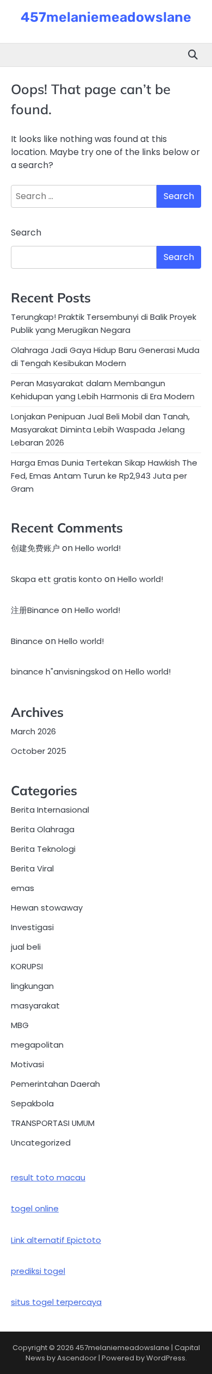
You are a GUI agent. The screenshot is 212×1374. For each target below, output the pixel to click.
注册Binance (35, 610)
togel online (35, 1208)
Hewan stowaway (47, 907)
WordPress (165, 1358)
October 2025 (38, 751)
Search (26, 232)
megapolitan (37, 1044)
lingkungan (32, 986)
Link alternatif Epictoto (56, 1240)
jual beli (26, 946)
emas (22, 888)
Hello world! (98, 548)
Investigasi (32, 927)
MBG (20, 1025)
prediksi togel (38, 1271)
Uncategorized (41, 1142)
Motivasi (27, 1064)
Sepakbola (32, 1103)
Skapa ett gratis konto (56, 579)
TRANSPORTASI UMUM (53, 1123)
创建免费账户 (35, 548)
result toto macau (48, 1177)
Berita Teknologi (43, 849)
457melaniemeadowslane (106, 17)
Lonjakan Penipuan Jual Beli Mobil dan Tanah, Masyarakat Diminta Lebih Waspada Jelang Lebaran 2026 (100, 429)
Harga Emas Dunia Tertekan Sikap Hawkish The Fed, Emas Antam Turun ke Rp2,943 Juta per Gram (104, 475)
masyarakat (35, 1005)
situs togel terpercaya (56, 1302)
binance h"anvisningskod (60, 671)
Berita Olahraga (42, 829)
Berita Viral (32, 868)
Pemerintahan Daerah (55, 1084)
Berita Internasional (50, 809)
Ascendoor (77, 1358)
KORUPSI (27, 966)
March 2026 (33, 731)
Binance (27, 641)
